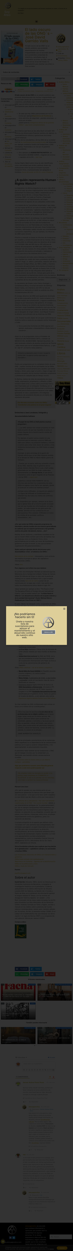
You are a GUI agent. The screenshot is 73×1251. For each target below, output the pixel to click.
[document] (36, 625)
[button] (64, 608)
